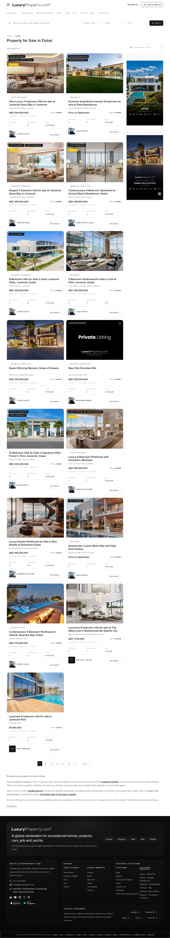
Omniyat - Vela (146, 888)
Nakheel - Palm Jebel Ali (149, 891)
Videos (119, 876)
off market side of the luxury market (58, 794)
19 (84, 763)
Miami (89, 883)
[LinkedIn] (11, 897)
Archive (151, 934)
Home (9, 36)
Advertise (11, 13)
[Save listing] (60, 57)
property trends (110, 781)
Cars (67, 13)
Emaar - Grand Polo (148, 874)
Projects (121, 839)
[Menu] (8, 4)
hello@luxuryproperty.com (23, 885)
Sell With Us (133, 4)
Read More (12, 806)
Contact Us (103, 13)
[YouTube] (15, 897)
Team (118, 883)
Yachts (83, 13)
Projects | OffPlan (45, 13)
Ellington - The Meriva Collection (149, 896)
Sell (62, 934)
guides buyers (35, 790)
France (90, 890)
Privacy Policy (126, 934)
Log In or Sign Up (153, 4)
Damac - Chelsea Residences (147, 879)
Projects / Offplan (70, 876)
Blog (92, 13)
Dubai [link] (17, 36)
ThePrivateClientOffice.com (126, 894)
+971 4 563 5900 (19, 881)
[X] (24, 897)
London (90, 872)
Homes (109, 839)
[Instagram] (20, 897)
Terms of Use (139, 934)
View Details (55, 135)
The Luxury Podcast (124, 879)
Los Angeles (92, 886)
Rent (59, 13)
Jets (75, 13)
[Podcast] (29, 897)
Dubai (89, 876)
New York (91, 879)
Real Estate (27, 13)
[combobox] (45, 23)
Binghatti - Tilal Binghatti (150, 884)
